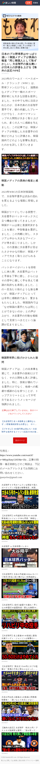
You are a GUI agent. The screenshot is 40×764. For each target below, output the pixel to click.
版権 (37, 760)
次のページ (20, 440)
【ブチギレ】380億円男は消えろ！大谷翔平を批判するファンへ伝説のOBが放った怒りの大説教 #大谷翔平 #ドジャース (20, 432)
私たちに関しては (7, 760)
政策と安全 (18, 760)
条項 (23, 760)
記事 (28, 3)
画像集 (35, 3)
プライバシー (30, 760)
